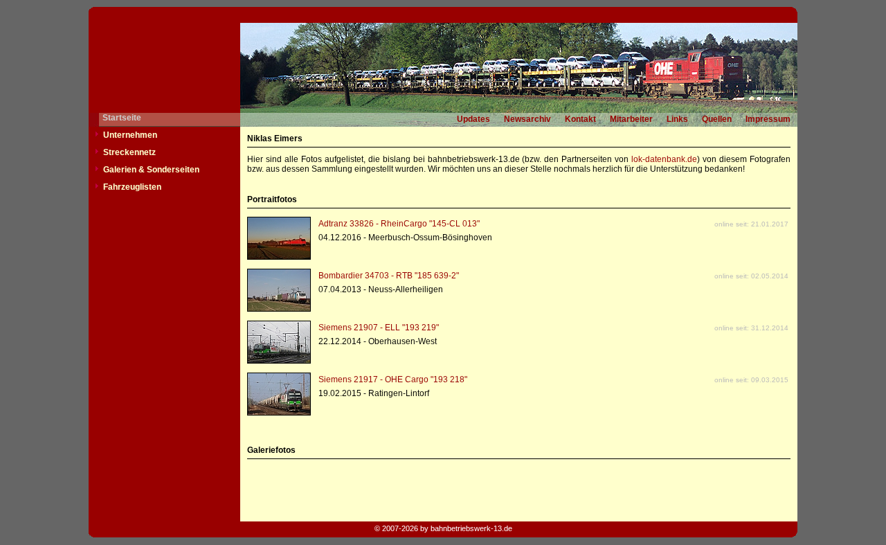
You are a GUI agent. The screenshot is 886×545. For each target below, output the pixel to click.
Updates (473, 119)
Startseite (121, 118)
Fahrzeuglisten (132, 187)
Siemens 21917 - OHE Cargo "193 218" (392, 379)
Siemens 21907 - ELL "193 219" (378, 327)
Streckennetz (129, 152)
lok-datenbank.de (664, 159)
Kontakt (580, 119)
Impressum (767, 119)
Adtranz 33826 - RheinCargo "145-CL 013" (399, 224)
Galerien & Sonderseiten (151, 170)
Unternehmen (130, 135)
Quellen (717, 119)
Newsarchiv (527, 119)
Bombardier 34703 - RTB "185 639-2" (388, 275)
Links (677, 119)
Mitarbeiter (631, 119)
